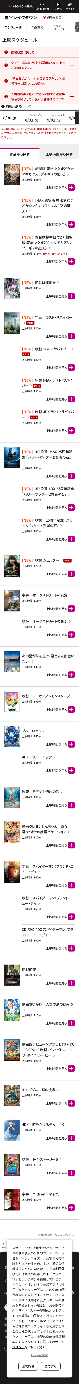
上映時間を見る (56, 187)
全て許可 (51, 1366)
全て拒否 (28, 1366)
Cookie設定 (39, 1355)
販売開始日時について (18, 106)
